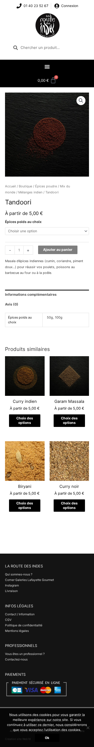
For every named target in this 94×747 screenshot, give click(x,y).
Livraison (11, 591)
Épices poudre (46, 186)
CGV (8, 620)
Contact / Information (20, 614)
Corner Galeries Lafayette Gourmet (29, 580)
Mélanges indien (30, 192)
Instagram (12, 585)
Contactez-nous (16, 659)
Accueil (10, 186)
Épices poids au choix (23, 222)
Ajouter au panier (57, 250)
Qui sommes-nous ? (18, 574)
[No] (87, 727)
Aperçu (25, 392)
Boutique (25, 186)
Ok (47, 738)
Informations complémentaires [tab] (31, 294)
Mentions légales (17, 631)
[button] (47, 66)
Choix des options (24, 420)
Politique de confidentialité (23, 625)
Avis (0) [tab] (11, 304)
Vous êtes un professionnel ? (25, 654)
